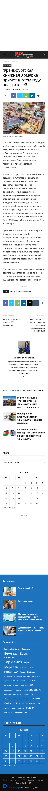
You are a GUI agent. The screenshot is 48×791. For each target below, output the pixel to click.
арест (6, 681)
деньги (24, 685)
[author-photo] (24, 354)
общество (7, 699)
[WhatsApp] (26, 95)
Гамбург (20, 658)
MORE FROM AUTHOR (33, 390)
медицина (7, 694)
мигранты (18, 694)
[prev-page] (4, 445)
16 (31, 493)
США (15, 671)
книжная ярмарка (24, 291)
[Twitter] (20, 95)
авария (36, 676)
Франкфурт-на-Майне (22, 676)
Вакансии (21, 777)
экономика (21, 712)
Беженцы (11, 653)
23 (31, 498)
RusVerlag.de (16, 788)
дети (31, 685)
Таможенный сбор (26, 588)
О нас (12, 777)
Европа (27, 663)
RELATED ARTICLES (12, 390)
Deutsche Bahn (12, 649)
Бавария (25, 649)
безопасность (28, 680)
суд (38, 703)
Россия (8, 671)
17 (37, 493)
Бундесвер (9, 657)
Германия (13, 662)
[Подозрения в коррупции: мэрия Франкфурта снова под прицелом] (9, 416)
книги (12, 291)
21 (19, 498)
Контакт (31, 780)
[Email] (30, 303)
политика (36, 698)
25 (42, 498)
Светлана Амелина (12, 89)
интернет (18, 690)
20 (12, 498)
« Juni (5, 507)
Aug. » (12, 507)
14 (19, 493)
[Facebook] (13, 95)
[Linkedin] (32, 95)
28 (19, 503)
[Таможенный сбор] (9, 591)
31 (37, 503)
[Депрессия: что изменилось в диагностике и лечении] (9, 631)
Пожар (31, 668)
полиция (10, 703)
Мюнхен (23, 667)
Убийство (31, 672)
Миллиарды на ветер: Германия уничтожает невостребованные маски (30, 617)
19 (6, 498)
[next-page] (8, 445)
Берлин (25, 653)
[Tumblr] (36, 303)
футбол (30, 707)
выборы (16, 685)
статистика (30, 704)
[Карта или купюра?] (9, 604)
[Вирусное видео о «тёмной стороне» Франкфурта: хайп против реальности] (9, 401)
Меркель (11, 667)
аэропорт (15, 680)
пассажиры (17, 699)
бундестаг (7, 685)
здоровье (8, 690)
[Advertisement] (24, 25)
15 (25, 493)
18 (42, 493)
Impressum (31, 777)
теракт (6, 708)
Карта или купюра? (27, 601)
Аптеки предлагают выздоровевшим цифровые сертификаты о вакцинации (36, 325)
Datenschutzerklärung (11, 780)
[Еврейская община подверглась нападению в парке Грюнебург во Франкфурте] (9, 432)
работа (21, 703)
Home (5, 61)
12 (6, 493)
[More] (38, 95)
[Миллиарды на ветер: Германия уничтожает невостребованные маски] (9, 617)
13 (12, 493)
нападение (29, 694)
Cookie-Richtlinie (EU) (24, 783)
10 (37, 488)
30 (31, 503)
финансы (21, 708)
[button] (4, 55)
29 (25, 503)
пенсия (25, 699)
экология (8, 712)
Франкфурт (14, 61)
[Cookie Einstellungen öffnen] (5, 787)
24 (37, 498)
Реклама (40, 780)
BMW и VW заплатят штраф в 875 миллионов (12, 322)
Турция (22, 672)
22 (25, 498)
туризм (13, 708)
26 (6, 503)
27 (12, 503)
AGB (23, 780)
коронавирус (32, 689)
